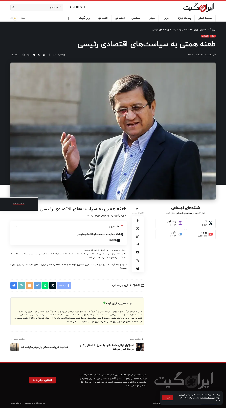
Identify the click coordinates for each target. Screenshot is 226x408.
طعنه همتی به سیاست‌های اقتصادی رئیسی (99, 234)
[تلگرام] (70, 7)
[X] (81, 7)
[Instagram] (170, 223)
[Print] (23, 55)
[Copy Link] (28, 55)
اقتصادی (205, 36)
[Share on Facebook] (49, 55)
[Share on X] (44, 55)
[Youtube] (201, 234)
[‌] (69, 18)
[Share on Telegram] (33, 55)
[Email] (138, 252)
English (113, 240)
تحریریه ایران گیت (116, 303)
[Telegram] (170, 234)
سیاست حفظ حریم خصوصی (203, 398)
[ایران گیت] (198, 7)
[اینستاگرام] (73, 7)
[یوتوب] (77, 7)
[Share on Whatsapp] (39, 55)
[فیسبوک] (84, 7)
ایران (212, 36)
